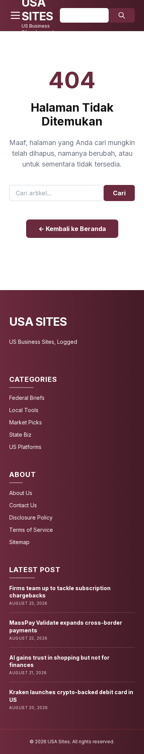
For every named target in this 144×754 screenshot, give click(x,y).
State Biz (20, 434)
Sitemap (19, 542)
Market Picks (25, 422)
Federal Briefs (27, 397)
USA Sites (38, 321)
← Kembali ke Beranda (72, 229)
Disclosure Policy (31, 517)
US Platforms (25, 447)
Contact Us (23, 505)
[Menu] (15, 15)
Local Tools (23, 410)
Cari (119, 193)
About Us (20, 493)
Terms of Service (31, 529)
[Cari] (122, 15)
